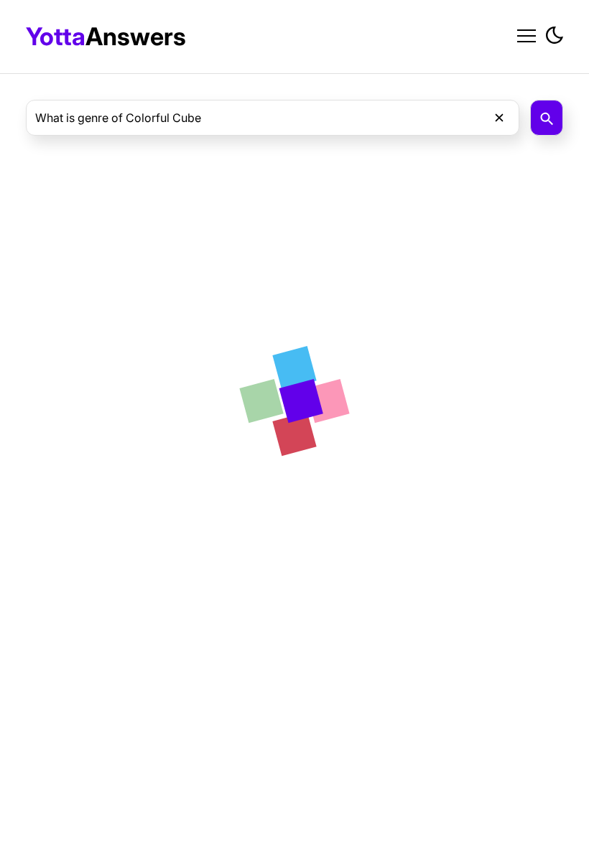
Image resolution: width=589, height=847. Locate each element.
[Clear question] (499, 117)
